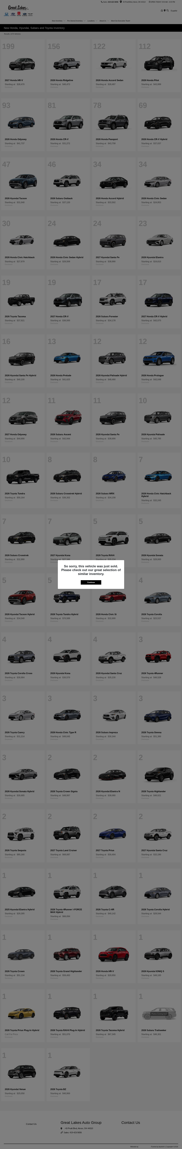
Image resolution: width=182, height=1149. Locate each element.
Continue (91, 582)
